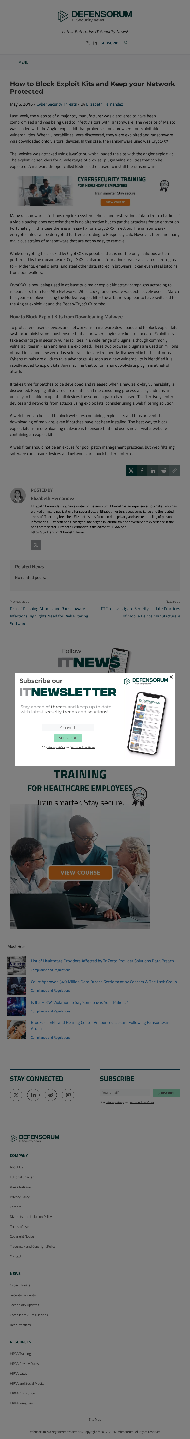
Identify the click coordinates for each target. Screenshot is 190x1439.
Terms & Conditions (83, 747)
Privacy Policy (56, 747)
